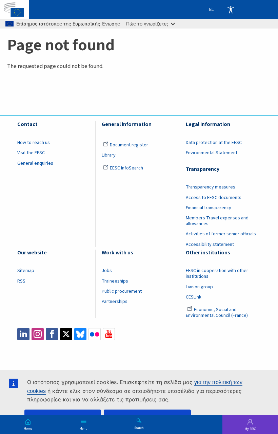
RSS (21, 281)
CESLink (193, 297)
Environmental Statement (211, 152)
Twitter (66, 334)
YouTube (109, 334)
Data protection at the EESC (214, 142)
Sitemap (25, 270)
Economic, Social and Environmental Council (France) (217, 312)
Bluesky (80, 334)
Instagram (38, 334)
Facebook (52, 334)
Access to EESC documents (213, 197)
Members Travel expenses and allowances (217, 221)
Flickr (94, 334)
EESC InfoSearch (126, 168)
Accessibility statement (210, 244)
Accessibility (230, 9)
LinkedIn (23, 334)
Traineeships (115, 281)
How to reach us (33, 142)
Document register (129, 145)
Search (139, 428)
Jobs (107, 270)
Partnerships (114, 301)
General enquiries (35, 163)
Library (109, 155)
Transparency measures (210, 187)
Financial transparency (208, 207)
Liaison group (199, 287)
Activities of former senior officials (221, 234)
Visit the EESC (31, 152)
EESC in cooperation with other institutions (217, 273)
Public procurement (122, 291)
